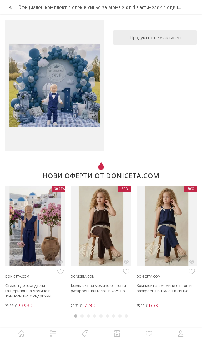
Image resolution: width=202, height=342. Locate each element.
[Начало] (21, 333)
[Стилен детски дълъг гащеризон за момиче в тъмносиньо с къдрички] (60, 261)
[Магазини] (117, 333)
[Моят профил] (181, 333)
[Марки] (85, 333)
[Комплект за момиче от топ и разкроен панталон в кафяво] (126, 261)
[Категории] (53, 333)
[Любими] (149, 333)
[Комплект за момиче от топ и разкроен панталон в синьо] (192, 261)
